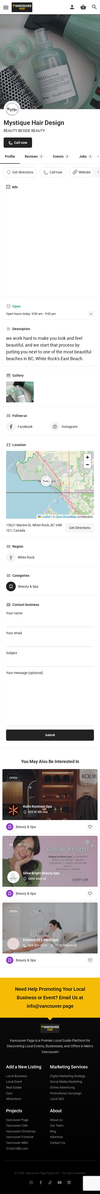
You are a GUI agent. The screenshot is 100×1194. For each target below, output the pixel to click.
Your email (14, 633)
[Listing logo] (12, 109)
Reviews (33, 156)
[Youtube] (59, 1182)
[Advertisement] (50, 243)
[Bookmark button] (90, 827)
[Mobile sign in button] (72, 7)
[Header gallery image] (50, 54)
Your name (14, 613)
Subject (11, 653)
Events (60, 156)
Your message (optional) (24, 673)
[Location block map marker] (46, 481)
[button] (50, 485)
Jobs (85, 156)
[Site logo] (22, 7)
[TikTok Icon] (50, 1182)
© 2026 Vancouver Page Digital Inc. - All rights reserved (50, 1173)
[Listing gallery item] (20, 392)
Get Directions (79, 528)
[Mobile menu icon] (5, 7)
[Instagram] (31, 1182)
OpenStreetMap (66, 516)
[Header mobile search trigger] (94, 7)
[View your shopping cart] (83, 7)
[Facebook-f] (40, 1182)
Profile (10, 156)
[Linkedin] (69, 1182)
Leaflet (45, 516)
